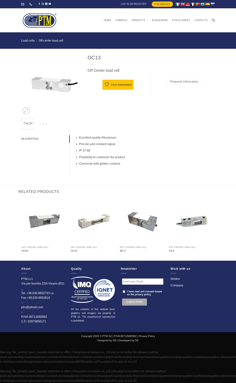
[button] (213, 20)
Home (107, 20)
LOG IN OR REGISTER (133, 4)
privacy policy (143, 294)
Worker (175, 278)
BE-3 (123, 250)
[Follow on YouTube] (50, 4)
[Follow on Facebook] (39, 4)
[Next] (76, 85)
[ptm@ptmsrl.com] (23, 4)
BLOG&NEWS (160, 20)
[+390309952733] (31, 4)
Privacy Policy (147, 336)
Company (177, 285)
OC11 (74, 250)
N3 (114, 340)
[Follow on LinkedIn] (46, 4)
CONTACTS (201, 20)
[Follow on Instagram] (43, 4)
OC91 (25, 250)
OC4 (171, 250)
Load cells (28, 40)
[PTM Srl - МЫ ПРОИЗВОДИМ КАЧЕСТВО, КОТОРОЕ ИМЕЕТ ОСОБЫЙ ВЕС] (39, 20)
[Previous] (27, 85)
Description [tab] (29, 138)
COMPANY (121, 20)
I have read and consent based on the (144, 293)
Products (138, 20)
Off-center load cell (51, 40)
